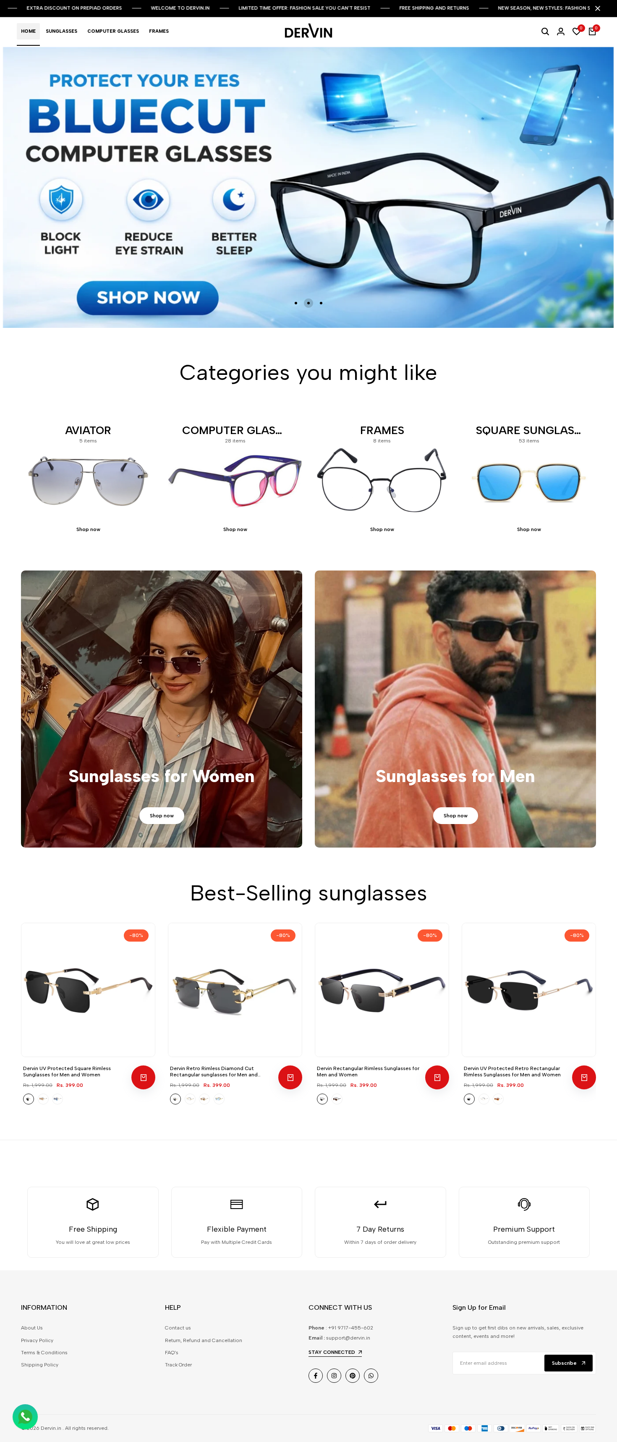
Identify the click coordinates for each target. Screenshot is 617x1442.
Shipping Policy (39, 1371)
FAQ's (171, 1359)
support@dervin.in (348, 1344)
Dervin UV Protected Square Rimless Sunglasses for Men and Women (67, 1078)
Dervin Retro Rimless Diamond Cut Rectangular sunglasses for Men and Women (214, 1078)
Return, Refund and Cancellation (203, 1347)
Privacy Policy (37, 1347)
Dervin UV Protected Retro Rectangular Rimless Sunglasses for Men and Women (512, 1078)
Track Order (178, 1371)
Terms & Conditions (44, 1359)
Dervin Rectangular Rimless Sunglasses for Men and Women (368, 1078)
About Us (32, 1334)
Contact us (178, 1334)
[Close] (596, 8)
